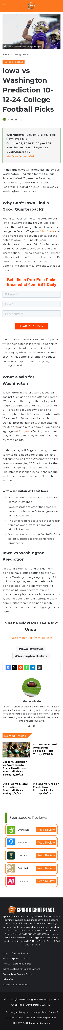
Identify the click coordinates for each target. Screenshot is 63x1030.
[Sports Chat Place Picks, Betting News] (31, 5)
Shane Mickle (13, 119)
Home (8, 54)
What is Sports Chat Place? (18, 958)
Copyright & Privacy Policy (17, 974)
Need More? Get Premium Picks (31, 637)
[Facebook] (8, 667)
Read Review (46, 829)
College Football (23, 54)
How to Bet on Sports (15, 953)
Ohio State (47, 231)
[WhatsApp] (26, 667)
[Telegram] (32, 667)
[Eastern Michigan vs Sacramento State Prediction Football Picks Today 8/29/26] (16, 749)
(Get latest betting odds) (20, 156)
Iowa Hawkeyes (32, 649)
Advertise (8, 979)
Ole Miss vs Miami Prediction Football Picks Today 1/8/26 (15, 788)
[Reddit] (20, 667)
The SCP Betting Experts (17, 963)
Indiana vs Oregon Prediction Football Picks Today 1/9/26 (46, 788)
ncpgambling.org (40, 1023)
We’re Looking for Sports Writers (21, 969)
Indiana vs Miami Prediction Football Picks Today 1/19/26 (45, 749)
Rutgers (24, 431)
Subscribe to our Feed (15, 984)
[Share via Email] (39, 667)
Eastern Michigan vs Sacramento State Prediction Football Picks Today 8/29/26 (15, 768)
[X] (14, 667)
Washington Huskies (32, 656)
